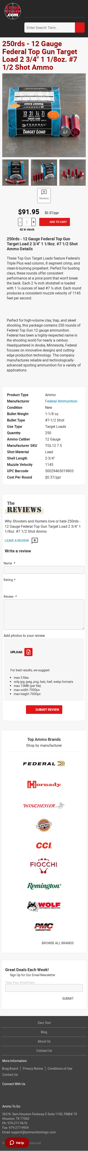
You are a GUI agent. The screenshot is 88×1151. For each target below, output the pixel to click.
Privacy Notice (33, 1068)
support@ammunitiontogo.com (33, 1132)
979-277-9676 (17, 1123)
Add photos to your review (24, 635)
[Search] (80, 27)
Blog (44, 1032)
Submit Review (47, 709)
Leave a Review (17, 540)
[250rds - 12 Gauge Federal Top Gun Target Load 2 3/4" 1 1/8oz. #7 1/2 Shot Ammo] (44, 114)
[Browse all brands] (79, 942)
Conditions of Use (60, 1068)
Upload (16, 652)
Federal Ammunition (61, 401)
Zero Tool (44, 1023)
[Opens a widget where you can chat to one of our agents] (17, 1143)
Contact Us (44, 1050)
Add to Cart (58, 222)
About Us (44, 1041)
